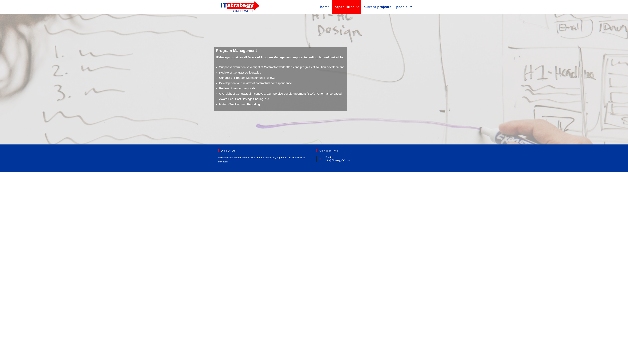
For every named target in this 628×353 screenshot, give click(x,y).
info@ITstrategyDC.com (337, 160)
